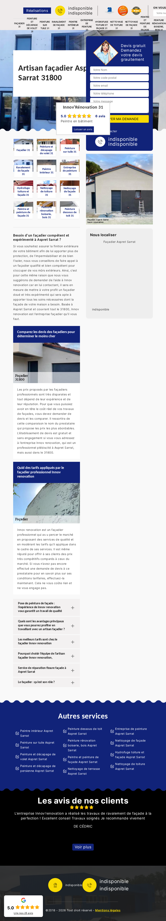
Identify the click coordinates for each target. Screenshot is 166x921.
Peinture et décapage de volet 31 (32, 25)
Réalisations (37, 10)
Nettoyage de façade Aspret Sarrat (130, 743)
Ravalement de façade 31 (59, 25)
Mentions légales (107, 910)
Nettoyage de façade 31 (131, 25)
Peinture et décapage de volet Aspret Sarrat (38, 756)
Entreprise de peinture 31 (87, 25)
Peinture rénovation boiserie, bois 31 (159, 25)
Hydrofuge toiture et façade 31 (101, 25)
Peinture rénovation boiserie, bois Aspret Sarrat (82, 745)
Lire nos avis (23, 913)
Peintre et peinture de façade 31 (145, 25)
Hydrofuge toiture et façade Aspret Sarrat (130, 754)
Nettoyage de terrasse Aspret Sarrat (84, 771)
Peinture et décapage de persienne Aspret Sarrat (38, 768)
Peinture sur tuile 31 (45, 25)
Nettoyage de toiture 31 (116, 25)
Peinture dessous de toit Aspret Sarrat (85, 731)
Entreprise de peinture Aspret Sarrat (131, 731)
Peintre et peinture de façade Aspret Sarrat (83, 759)
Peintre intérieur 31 (73, 25)
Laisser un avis (83, 129)
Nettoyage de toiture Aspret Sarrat (130, 766)
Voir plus (83, 847)
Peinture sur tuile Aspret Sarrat (37, 745)
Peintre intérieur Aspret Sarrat (36, 733)
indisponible (80, 8)
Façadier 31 (19, 25)
